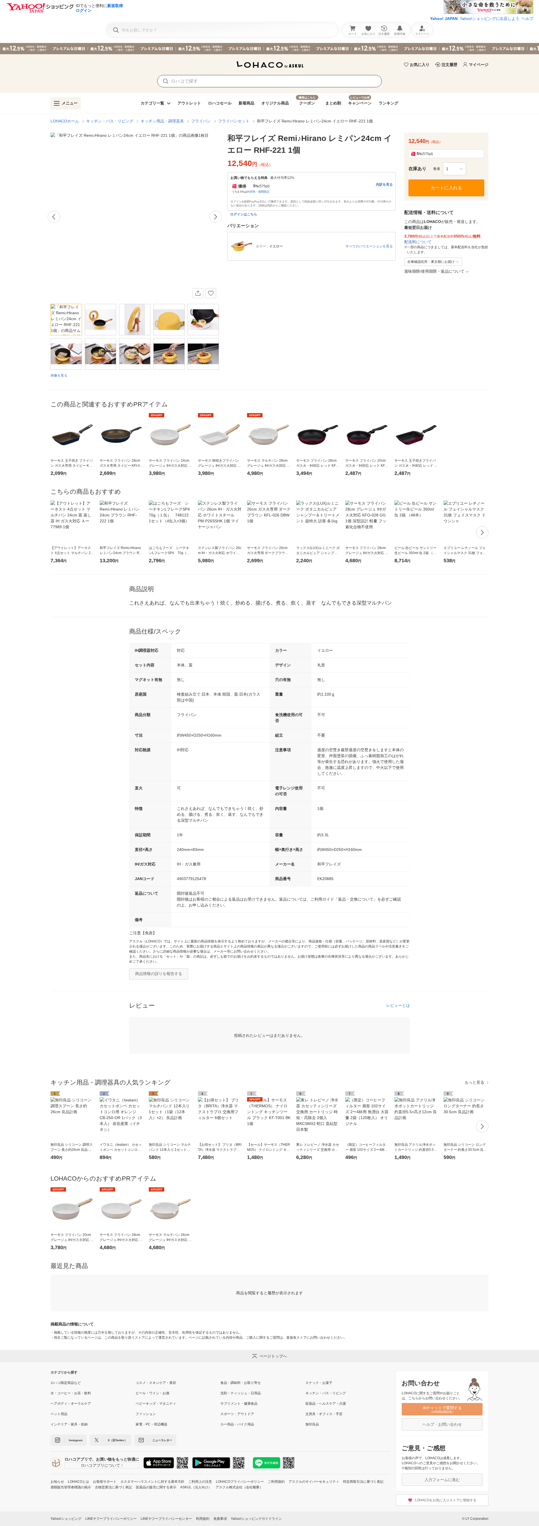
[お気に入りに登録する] (210, 293)
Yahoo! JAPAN (444, 18)
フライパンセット (234, 121)
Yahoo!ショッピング (66, 1518)
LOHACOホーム (65, 121)
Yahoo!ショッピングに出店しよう (489, 18)
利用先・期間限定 (258, 191)
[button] (454, 168)
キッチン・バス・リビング (109, 121)
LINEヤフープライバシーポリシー (111, 1518)
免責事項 (220, 1518)
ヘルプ (527, 18)
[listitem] (93, 1382)
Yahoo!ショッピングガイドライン (256, 1518)
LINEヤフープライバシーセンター (166, 1518)
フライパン (201, 121)
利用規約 (202, 1518)
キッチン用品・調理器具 (162, 121)
